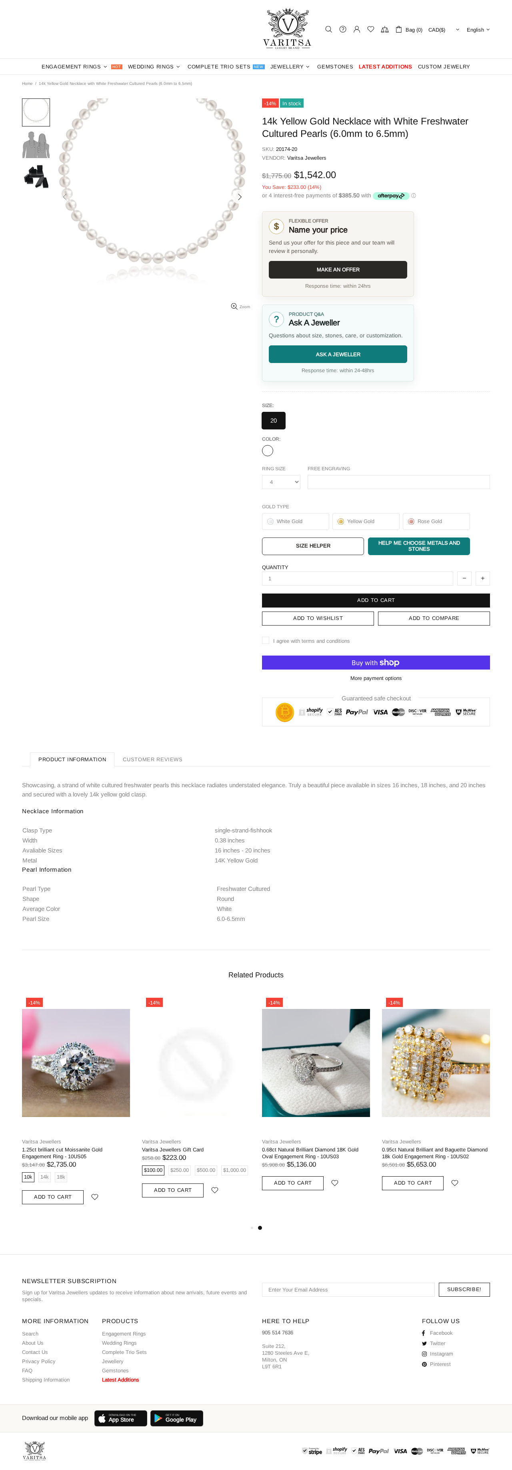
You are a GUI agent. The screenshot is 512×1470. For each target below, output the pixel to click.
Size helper (313, 546)
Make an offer (338, 270)
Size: (268, 405)
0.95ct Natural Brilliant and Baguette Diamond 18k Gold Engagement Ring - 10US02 (435, 1153)
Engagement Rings (124, 1334)
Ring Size (274, 468)
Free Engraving (329, 468)
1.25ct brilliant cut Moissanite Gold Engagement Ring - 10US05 (62, 1153)
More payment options (376, 678)
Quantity (275, 567)
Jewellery (113, 1361)
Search (30, 1334)
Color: (271, 439)
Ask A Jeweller (338, 354)
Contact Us (35, 1352)
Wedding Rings (119, 1343)
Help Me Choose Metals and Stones (419, 546)
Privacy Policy (39, 1361)
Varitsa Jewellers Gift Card (173, 1150)
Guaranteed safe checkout (376, 698)
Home (27, 83)
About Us (33, 1343)
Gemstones (115, 1371)
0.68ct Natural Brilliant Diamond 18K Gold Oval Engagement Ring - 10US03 (310, 1153)
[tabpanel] (316, 1101)
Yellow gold (267, 450)
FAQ (27, 1371)
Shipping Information (46, 1380)
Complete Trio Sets (124, 1352)
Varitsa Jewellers (288, 29)
